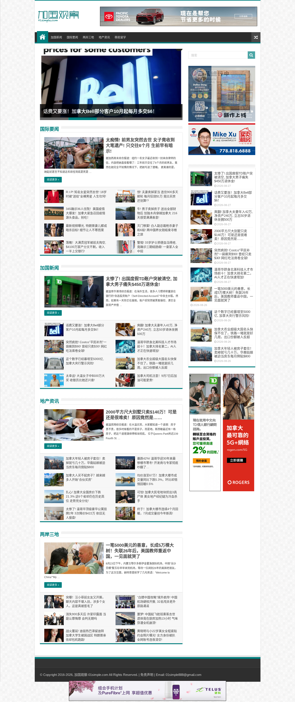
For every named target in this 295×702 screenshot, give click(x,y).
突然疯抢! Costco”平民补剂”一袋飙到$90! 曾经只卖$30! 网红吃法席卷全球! (86, 346)
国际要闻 (72, 37)
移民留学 (120, 37)
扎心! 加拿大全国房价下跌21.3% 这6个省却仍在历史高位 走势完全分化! (85, 496)
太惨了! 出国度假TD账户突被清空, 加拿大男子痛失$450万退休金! (233, 177)
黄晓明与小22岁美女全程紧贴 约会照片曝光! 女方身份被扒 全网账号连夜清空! (157, 635)
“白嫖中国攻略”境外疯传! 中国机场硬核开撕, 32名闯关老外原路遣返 (157, 602)
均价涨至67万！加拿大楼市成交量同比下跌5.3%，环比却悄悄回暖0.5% (157, 480)
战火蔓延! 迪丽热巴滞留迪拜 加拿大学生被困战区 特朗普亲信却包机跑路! (86, 635)
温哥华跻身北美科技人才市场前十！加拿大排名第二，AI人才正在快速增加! (156, 346)
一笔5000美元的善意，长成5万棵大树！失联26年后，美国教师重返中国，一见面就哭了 (140, 551)
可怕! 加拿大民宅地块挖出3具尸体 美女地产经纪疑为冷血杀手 (157, 496)
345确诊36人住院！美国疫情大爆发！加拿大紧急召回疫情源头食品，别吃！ (85, 213)
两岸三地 (88, 37)
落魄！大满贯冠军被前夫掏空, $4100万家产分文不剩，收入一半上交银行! (86, 247)
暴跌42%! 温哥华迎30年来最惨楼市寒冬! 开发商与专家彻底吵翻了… (157, 463)
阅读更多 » (53, 179)
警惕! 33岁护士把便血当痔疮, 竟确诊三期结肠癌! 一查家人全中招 (157, 247)
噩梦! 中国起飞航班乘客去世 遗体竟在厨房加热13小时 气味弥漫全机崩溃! (157, 618)
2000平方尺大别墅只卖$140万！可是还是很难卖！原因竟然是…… (230, 235)
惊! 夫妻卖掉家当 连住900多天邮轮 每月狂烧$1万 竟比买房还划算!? (157, 196)
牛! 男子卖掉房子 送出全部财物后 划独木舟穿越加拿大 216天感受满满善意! (157, 213)
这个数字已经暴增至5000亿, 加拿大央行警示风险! (232, 313)
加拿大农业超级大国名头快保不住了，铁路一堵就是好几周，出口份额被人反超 (156, 363)
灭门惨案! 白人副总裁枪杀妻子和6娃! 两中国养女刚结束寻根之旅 (157, 230)
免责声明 (146, 675)
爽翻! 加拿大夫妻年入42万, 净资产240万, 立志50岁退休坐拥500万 (157, 329)
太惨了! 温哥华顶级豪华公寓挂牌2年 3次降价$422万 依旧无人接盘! (86, 513)
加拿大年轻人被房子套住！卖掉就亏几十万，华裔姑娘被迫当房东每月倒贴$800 (85, 463)
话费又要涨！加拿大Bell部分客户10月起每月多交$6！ (100, 111)
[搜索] (251, 55)
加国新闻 (56, 37)
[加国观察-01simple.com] (58, 15)
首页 (42, 36)
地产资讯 (104, 37)
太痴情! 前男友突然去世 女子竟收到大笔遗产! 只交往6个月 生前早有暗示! (140, 146)
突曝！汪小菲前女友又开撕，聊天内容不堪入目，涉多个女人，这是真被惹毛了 (85, 602)
